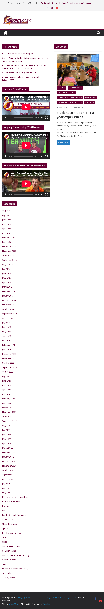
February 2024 (8, 345)
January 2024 (8, 349)
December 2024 (9, 300)
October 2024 (8, 309)
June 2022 (6, 434)
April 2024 (6, 336)
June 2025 (6, 273)
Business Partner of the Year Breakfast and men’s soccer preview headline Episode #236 (66, 4)
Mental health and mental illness (16, 497)
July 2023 (6, 376)
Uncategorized (8, 577)
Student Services (75, 88)
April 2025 (6, 282)
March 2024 (7, 340)
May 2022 (6, 439)
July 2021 (6, 483)
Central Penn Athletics (11, 546)
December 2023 (9, 354)
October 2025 (8, 255)
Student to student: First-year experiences (76, 114)
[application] (26, 107)
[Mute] (42, 117)
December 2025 (9, 246)
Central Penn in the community (70, 98)
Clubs (4, 542)
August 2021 (7, 479)
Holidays (6, 506)
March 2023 (7, 394)
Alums (5, 510)
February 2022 (8, 452)
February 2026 (8, 237)
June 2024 (6, 327)
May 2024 (6, 331)
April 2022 (6, 443)
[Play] (5, 117)
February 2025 (8, 291)
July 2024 (6, 322)
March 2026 (7, 233)
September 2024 (9, 313)
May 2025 (6, 278)
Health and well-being (11, 501)
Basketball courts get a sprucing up (17, 53)
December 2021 (9, 461)
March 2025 (7, 287)
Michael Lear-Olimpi (79, 107)
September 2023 (9, 367)
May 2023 (6, 385)
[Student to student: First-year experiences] (78, 70)
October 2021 (8, 470)
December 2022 (9, 407)
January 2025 (8, 295)
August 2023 (7, 372)
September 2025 (9, 260)
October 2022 (8, 416)
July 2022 (6, 430)
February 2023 (8, 398)
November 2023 (9, 358)
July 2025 (6, 269)
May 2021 (6, 492)
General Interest (9, 519)
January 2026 (8, 242)
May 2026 (6, 224)
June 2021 (6, 488)
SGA (4, 537)
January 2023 (8, 403)
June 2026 (6, 219)
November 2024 (9, 304)
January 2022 (8, 457)
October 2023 (8, 363)
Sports (5, 528)
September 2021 (9, 474)
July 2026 (6, 215)
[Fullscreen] (46, 117)
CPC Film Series (9, 550)
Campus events (90, 98)
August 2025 (7, 264)
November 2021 (9, 465)
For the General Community (14, 515)
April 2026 (6, 228)
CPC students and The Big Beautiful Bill (19, 72)
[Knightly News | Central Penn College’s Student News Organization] (5, 33)
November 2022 (9, 412)
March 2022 (7, 448)
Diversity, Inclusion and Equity (70, 102)
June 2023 (6, 380)
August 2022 (7, 425)
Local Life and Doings (66, 93)
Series (4, 564)
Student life (89, 102)
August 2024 (7, 318)
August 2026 (7, 210)
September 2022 (9, 421)
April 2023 (61, 88)
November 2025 (9, 251)
